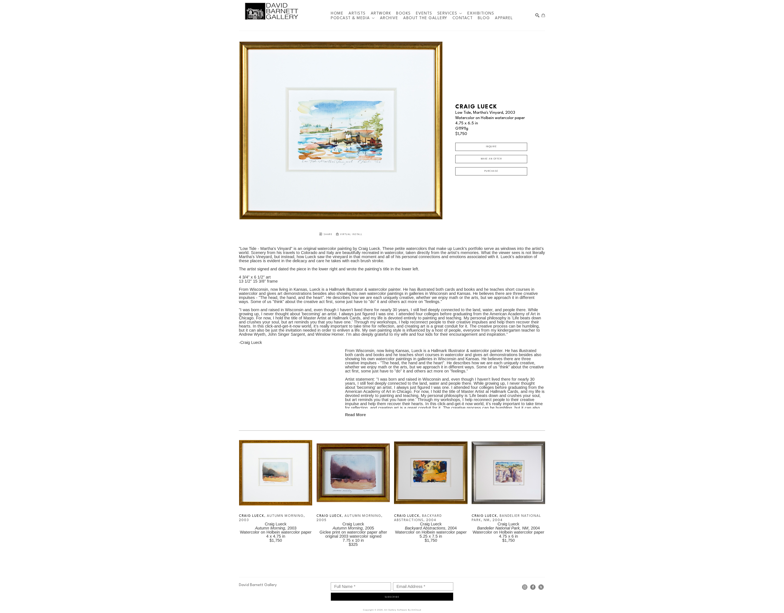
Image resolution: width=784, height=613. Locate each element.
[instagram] (524, 587)
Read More (355, 414)
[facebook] (533, 587)
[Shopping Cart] (543, 15)
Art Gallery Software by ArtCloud (402, 610)
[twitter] (541, 587)
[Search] (537, 15)
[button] (449, 13)
